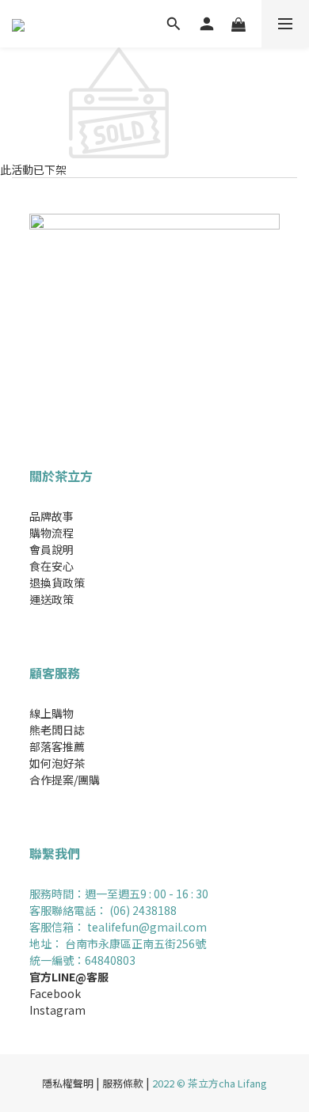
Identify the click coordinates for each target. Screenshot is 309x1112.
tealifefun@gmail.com (146, 927)
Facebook (55, 993)
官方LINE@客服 (69, 977)
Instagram (57, 1010)
